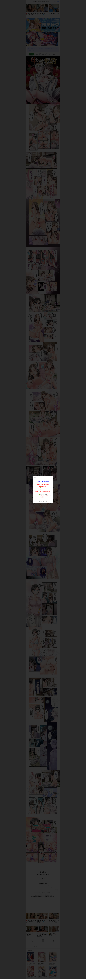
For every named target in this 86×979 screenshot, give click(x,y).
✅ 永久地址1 (43, 487)
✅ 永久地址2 (43, 489)
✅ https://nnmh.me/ (43, 494)
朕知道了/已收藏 (43, 501)
